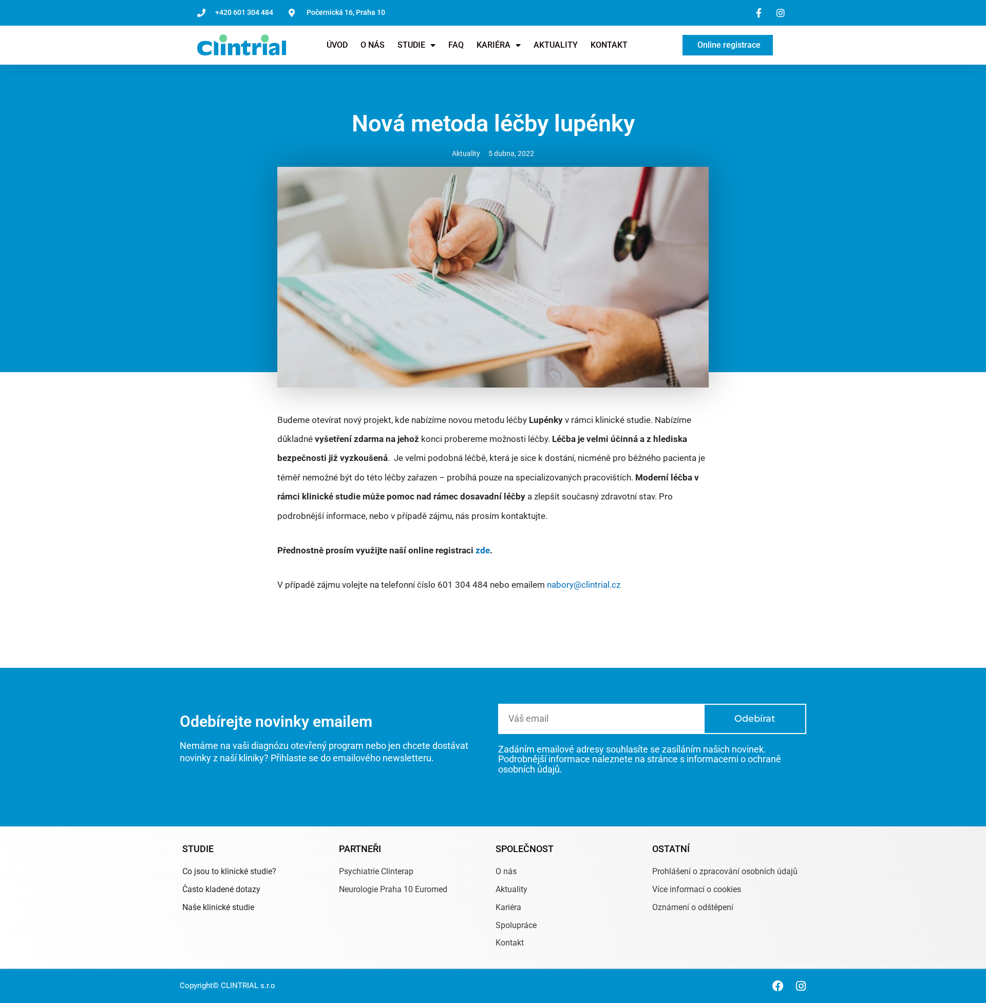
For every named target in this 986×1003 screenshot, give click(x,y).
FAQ (456, 45)
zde (483, 550)
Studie (411, 45)
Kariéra (493, 45)
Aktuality (556, 45)
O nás (373, 45)
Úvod (337, 45)
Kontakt (609, 45)
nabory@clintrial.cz (583, 585)
